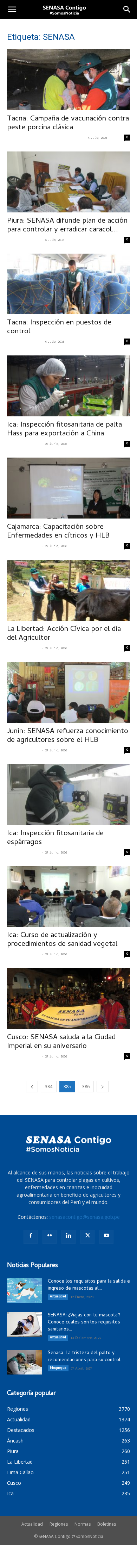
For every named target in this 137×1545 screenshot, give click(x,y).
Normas (82, 1524)
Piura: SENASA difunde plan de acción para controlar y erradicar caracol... (67, 225)
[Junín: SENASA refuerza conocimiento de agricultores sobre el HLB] (68, 692)
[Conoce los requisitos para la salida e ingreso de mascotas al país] (24, 1290)
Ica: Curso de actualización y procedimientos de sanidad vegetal (62, 940)
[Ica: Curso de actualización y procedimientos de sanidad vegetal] (68, 896)
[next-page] (103, 1086)
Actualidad (58, 1296)
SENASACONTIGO (23, 240)
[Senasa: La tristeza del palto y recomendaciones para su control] (24, 1362)
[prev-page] (32, 1086)
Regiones (59, 1524)
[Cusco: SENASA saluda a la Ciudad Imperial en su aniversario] (68, 998)
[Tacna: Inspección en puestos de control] (68, 284)
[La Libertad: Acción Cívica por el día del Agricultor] (68, 590)
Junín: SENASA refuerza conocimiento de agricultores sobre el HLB (67, 736)
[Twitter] (87, 1237)
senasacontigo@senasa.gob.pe (84, 1217)
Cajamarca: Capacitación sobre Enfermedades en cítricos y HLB (58, 531)
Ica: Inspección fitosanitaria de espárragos (55, 838)
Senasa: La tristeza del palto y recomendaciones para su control (84, 1356)
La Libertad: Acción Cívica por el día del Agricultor (64, 633)
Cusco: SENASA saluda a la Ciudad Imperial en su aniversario (61, 1042)
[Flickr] (50, 1237)
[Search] (127, 9)
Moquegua (58, 1368)
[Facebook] (31, 1237)
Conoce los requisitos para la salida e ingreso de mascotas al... (89, 1285)
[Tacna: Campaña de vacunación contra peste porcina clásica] (68, 79)
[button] (12, 9)
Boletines (106, 1524)
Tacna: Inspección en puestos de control (59, 327)
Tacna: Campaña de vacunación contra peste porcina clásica (68, 123)
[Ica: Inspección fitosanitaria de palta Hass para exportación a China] (68, 385)
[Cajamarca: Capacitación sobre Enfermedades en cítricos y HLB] (68, 488)
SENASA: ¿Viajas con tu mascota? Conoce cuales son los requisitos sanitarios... (84, 1322)
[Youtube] (106, 1237)
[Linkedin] (68, 1237)
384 (48, 1087)
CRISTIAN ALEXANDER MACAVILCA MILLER (45, 138)
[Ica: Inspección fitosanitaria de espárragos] (68, 794)
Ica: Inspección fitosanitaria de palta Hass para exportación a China (64, 429)
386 (86, 1087)
